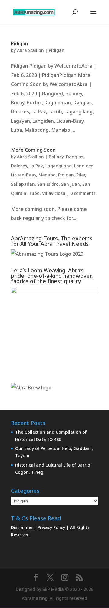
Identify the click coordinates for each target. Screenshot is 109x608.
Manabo (47, 175)
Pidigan (19, 43)
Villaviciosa (53, 193)
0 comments (82, 193)
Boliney (56, 157)
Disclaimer (22, 527)
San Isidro (48, 184)
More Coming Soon (33, 150)
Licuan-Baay (23, 175)
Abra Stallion (30, 50)
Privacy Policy (52, 527)
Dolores (19, 166)
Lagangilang (58, 166)
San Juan (70, 184)
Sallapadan (23, 184)
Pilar (80, 175)
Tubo (34, 193)
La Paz (36, 166)
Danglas (74, 157)
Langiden (84, 166)
